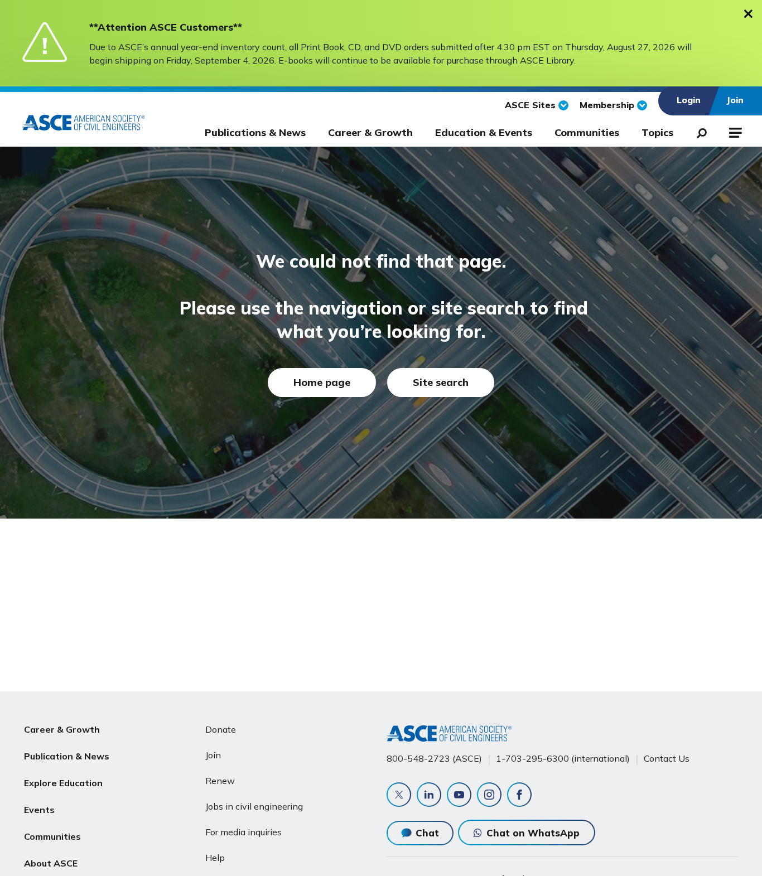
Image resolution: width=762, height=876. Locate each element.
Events (39, 809)
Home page (321, 382)
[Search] (698, 131)
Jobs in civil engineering (254, 806)
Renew (220, 780)
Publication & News (66, 756)
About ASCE (51, 863)
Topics (657, 132)
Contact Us (666, 758)
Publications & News (255, 132)
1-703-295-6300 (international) (563, 758)
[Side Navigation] (734, 131)
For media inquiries (243, 832)
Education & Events (483, 132)
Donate (220, 729)
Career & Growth (370, 132)
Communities (586, 132)
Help (215, 857)
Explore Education (63, 782)
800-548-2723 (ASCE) (434, 758)
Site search (441, 382)
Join (213, 755)
